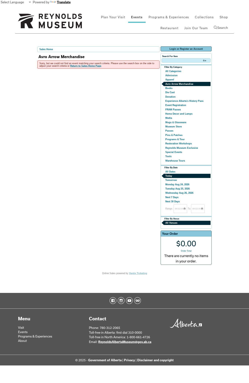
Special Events (173, 152)
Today (168, 176)
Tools (168, 156)
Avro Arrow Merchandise (179, 84)
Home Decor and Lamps (178, 113)
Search (222, 27)
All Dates (170, 171)
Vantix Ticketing (138, 273)
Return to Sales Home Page (85, 66)
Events (137, 17)
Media (168, 118)
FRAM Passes (173, 109)
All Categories (173, 71)
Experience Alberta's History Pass (184, 101)
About (22, 340)
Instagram (120, 300)
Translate (64, 2)
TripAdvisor (137, 300)
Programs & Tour (175, 139)
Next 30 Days (172, 201)
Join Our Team (196, 28)
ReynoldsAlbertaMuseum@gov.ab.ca (124, 342)
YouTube (128, 300)
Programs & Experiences (169, 17)
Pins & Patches (173, 135)
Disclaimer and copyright (155, 360)
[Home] (50, 22)
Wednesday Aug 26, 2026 (179, 193)
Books (168, 88)
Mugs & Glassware (175, 122)
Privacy (129, 360)
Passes (169, 130)
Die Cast (170, 92)
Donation (170, 96)
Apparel (169, 79)
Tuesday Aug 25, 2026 (177, 188)
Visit (21, 327)
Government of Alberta (105, 360)
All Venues (171, 222)
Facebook (112, 300)
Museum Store (173, 126)
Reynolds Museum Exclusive (181, 148)
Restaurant (169, 28)
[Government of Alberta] (185, 329)
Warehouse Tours (175, 160)
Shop (224, 17)
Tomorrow (171, 180)
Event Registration (175, 105)
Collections (204, 17)
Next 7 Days (171, 197)
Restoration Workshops (178, 143)
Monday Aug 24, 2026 (177, 184)
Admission (171, 75)
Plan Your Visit (113, 17)
